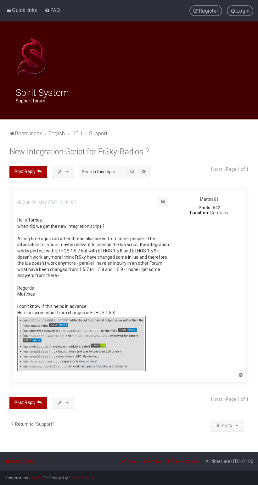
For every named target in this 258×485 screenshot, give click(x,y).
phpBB (35, 477)
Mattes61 (209, 199)
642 (216, 207)
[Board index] (32, 57)
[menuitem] (52, 10)
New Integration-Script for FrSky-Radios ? (79, 151)
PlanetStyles (81, 477)
